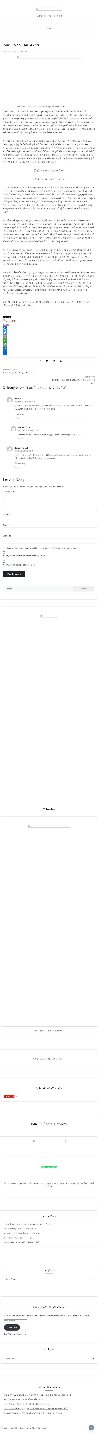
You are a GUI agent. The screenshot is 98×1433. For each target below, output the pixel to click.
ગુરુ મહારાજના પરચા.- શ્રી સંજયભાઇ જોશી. (21, 1242)
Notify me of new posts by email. (19, 565)
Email (6, 525)
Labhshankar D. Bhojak (13, 1408)
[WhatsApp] (49, 341)
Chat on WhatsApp (49, 1167)
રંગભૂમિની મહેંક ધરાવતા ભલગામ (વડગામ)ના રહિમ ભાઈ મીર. (27, 1224)
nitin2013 (23, 52)
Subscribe (12, 1327)
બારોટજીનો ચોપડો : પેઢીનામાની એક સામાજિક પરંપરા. (50, 1395)
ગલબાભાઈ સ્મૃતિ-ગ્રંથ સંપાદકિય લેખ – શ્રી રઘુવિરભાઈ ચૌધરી (73, 381)
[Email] (49, 336)
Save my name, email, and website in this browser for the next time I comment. (41, 548)
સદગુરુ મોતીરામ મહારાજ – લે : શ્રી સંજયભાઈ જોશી (47, 1408)
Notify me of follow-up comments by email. (24, 556)
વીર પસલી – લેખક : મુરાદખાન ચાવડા (18, 1238)
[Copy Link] (49, 345)
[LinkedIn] (49, 349)
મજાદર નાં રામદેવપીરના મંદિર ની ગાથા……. (31, 1399)
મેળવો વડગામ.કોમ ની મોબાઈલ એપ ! (49, 1031)
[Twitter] (49, 332)
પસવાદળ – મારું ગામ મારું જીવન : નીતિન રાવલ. (22, 1233)
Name (6, 514)
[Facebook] (49, 328)
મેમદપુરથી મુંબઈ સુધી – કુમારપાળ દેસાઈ (19, 373)
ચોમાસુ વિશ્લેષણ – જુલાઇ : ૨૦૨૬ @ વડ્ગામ (21, 1229)
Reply (17, 418)
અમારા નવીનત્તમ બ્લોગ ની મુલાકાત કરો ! (49, 1059)
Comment (8, 491)
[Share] (49, 353)
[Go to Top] (91, 1427)
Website (7, 536)
